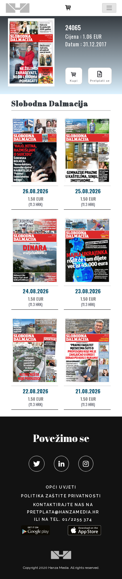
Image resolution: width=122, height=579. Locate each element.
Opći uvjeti (61, 487)
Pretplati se (100, 80)
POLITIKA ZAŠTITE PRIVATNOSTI (61, 496)
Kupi (73, 80)
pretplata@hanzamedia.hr (63, 512)
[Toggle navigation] (109, 8)
